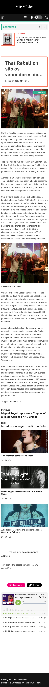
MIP (29, 81)
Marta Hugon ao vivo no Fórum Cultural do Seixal (21, 492)
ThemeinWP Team (32, 683)
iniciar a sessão (15, 565)
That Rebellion (14, 401)
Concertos (20, 34)
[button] (44, 27)
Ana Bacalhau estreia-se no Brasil (17, 456)
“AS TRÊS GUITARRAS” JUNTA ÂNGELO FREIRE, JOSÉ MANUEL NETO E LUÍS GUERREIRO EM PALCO (31, 41)
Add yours (5, 556)
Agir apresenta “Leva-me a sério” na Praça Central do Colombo (21, 531)
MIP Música (24, 6)
